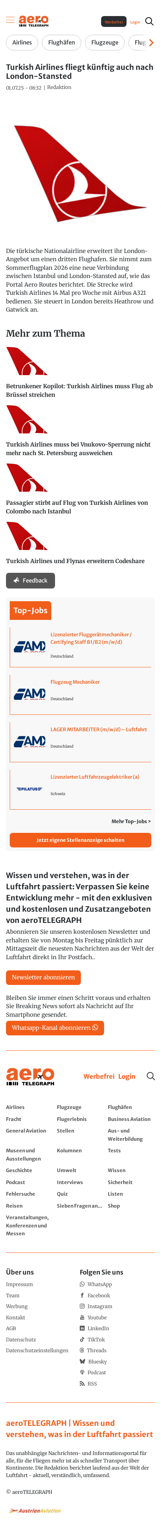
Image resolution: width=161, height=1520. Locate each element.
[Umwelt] (80, 1170)
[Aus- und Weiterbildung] (131, 1135)
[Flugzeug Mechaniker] (80, 694)
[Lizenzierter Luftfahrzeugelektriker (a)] (80, 789)
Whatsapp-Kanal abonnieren (51, 1027)
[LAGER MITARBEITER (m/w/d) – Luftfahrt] (80, 742)
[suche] (149, 21)
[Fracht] (29, 1119)
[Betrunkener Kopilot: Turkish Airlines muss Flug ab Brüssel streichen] (80, 376)
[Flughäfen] (131, 1107)
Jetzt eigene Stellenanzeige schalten (80, 840)
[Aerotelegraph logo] (34, 20)
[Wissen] (131, 1170)
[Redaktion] (59, 87)
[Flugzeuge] (80, 1107)
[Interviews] (80, 1182)
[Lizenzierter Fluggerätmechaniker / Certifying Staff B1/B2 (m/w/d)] (80, 647)
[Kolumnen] (80, 1154)
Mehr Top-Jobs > (131, 821)
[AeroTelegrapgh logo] (30, 1077)
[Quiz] (80, 1194)
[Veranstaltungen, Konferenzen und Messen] (29, 1225)
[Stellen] (80, 1135)
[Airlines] (29, 1107)
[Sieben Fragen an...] (80, 1206)
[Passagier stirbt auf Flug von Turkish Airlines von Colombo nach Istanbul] (80, 492)
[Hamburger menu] (10, 21)
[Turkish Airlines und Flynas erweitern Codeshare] (80, 546)
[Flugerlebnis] (80, 1119)
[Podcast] (29, 1182)
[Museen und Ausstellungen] (29, 1154)
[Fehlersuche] (29, 1194)
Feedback (35, 580)
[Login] (127, 1077)
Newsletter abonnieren (43, 977)
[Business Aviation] (131, 1119)
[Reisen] (29, 1206)
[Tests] (131, 1154)
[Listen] (131, 1194)
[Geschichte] (29, 1170)
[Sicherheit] (131, 1182)
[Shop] (131, 1206)
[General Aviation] (29, 1135)
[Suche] (151, 1076)
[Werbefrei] (99, 1077)
